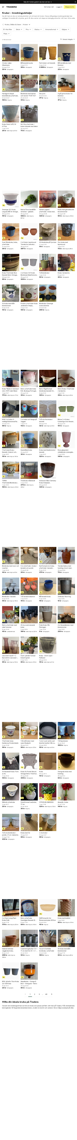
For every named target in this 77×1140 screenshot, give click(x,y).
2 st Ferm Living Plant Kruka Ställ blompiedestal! (9, 919)
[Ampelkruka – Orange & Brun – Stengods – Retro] (29, 971)
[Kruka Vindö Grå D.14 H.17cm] (10, 113)
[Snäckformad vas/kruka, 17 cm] (29, 791)
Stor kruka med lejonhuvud (63, 243)
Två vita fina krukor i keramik (46, 420)
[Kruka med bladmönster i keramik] (47, 439)
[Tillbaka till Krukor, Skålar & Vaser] (3, 24)
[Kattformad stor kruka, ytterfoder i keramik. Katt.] (47, 555)
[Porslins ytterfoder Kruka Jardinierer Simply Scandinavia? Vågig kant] (29, 293)
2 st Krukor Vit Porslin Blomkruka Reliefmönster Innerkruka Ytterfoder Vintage (29, 274)
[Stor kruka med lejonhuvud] (66, 231)
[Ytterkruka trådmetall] (29, 470)
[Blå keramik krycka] (29, 52)
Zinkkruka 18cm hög (64, 596)
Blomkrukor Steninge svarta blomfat (46, 304)
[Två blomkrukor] (47, 262)
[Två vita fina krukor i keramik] (47, 409)
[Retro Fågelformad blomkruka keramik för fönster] (47, 378)
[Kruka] (47, 761)
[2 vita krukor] (47, 822)
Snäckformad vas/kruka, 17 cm (29, 803)
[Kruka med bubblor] (66, 907)
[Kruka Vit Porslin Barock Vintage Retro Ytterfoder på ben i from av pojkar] (29, 761)
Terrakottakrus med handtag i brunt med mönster (64, 567)
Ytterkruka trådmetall (28, 480)
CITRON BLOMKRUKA (46, 802)
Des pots (42, 93)
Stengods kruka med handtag (65, 773)
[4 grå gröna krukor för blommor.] (66, 83)
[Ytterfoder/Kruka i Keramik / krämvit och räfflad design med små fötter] (10, 439)
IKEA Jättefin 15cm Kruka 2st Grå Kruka (10, 982)
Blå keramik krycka (27, 63)
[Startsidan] (11, 7)
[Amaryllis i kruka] (66, 791)
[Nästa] (51, 994)
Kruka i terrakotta (63, 273)
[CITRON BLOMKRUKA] (47, 791)
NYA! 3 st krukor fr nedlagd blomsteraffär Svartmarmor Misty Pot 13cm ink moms (9, 421)
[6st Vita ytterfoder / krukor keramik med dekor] (29, 113)
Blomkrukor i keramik (9, 596)
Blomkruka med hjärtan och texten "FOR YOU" (28, 95)
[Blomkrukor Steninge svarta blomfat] (47, 293)
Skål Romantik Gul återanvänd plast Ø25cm (47, 919)
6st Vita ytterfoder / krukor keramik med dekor (29, 125)
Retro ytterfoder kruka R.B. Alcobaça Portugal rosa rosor (28, 390)
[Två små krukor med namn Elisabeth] (29, 730)
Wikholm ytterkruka (8, 802)
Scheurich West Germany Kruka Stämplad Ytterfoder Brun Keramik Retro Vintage (47, 482)
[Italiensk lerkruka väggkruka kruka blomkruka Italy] (10, 938)
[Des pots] (47, 83)
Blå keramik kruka (45, 596)
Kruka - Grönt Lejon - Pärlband (46, 657)
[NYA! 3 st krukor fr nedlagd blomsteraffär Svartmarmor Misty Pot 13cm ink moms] (10, 409)
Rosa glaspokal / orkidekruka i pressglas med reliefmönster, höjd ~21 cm (66, 451)
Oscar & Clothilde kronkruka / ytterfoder (46, 950)
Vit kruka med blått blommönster (8, 304)
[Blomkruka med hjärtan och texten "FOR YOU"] (29, 83)
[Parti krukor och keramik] (47, 52)
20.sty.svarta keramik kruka (28, 626)
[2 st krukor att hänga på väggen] (29, 409)
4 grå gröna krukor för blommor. (65, 95)
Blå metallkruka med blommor (64, 64)
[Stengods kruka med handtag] (66, 761)
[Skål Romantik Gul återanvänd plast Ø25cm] (47, 907)
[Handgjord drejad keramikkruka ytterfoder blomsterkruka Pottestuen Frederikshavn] (10, 83)
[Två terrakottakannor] (29, 586)
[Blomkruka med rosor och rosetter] (10, 555)
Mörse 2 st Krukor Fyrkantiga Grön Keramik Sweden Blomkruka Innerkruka (66, 421)
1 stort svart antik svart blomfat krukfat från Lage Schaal (47, 742)
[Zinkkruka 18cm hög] (66, 586)
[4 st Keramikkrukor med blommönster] (66, 614)
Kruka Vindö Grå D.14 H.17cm (9, 125)
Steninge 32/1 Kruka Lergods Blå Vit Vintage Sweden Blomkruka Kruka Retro (10, 211)
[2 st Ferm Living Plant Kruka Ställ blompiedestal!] (10, 907)
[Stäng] (75, 2)
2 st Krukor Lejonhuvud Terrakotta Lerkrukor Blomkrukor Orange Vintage (28, 243)
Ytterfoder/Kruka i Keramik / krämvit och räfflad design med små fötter (10, 451)
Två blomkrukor (44, 273)
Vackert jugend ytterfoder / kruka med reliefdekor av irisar (47, 211)
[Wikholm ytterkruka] (10, 791)
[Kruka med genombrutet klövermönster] (66, 199)
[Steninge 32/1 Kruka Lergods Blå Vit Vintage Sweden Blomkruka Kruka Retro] (10, 199)
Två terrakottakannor (28, 596)
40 (46, 994)
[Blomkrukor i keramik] (10, 586)
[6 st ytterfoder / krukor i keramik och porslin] (29, 555)
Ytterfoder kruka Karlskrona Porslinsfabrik (10, 742)
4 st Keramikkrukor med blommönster (65, 626)
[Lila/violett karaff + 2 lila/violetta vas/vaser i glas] (10, 645)
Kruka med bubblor (64, 918)
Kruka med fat (25, 833)
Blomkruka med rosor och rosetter (10, 567)
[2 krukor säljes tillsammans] (10, 52)
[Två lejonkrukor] (66, 730)
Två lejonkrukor (63, 741)
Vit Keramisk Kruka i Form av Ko (10, 773)
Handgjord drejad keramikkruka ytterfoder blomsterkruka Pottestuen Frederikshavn (10, 95)
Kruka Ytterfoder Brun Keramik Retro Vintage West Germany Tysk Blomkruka (9, 274)
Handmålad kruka (26, 450)
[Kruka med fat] (29, 822)
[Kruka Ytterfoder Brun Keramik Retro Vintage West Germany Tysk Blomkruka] (10, 262)
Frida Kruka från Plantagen (44, 626)
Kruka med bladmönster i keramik (47, 451)
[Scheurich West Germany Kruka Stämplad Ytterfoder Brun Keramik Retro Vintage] (47, 470)
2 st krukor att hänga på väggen (29, 420)
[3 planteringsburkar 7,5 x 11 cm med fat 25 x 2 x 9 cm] (29, 938)
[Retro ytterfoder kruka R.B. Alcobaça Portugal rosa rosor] (29, 378)
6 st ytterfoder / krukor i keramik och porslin (29, 567)
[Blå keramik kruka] (47, 586)
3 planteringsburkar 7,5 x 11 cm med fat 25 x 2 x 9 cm (29, 950)
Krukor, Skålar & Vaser (13, 24)
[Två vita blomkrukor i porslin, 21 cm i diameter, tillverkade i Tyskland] (10, 822)
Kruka (41, 771)
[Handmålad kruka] (29, 439)
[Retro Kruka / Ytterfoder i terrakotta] (66, 378)
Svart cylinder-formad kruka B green (28, 657)
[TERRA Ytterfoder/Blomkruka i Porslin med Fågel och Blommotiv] (10, 470)
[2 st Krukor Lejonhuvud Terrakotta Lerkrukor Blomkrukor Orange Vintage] (29, 231)
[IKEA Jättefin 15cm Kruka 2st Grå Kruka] (10, 971)
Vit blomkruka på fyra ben (47, 242)
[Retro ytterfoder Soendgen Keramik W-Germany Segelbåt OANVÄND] (29, 907)
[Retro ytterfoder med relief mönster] (10, 614)
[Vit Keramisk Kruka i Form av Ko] (10, 761)
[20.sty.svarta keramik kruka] (29, 614)
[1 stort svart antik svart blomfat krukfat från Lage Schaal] (47, 730)
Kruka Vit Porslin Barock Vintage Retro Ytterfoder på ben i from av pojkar (29, 773)
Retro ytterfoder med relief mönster (9, 626)
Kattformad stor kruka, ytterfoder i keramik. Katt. (46, 567)
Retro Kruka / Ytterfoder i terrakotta (66, 390)
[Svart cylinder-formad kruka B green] (29, 645)
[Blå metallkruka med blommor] (66, 52)
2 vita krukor (43, 833)
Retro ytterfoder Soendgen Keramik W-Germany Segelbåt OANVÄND (28, 919)
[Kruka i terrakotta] (66, 262)
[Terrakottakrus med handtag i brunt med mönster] (66, 555)
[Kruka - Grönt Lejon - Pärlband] (47, 645)
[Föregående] (26, 994)
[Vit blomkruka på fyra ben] (47, 231)
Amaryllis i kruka (63, 802)
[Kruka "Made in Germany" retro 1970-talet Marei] (10, 378)
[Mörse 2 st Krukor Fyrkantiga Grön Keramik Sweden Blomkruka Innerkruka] (66, 409)
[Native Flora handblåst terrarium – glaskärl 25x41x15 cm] (29, 199)
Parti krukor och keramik (47, 63)
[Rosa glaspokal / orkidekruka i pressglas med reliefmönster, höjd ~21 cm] (66, 439)
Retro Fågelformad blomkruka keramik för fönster (46, 390)
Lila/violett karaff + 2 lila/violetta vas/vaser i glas (9, 657)
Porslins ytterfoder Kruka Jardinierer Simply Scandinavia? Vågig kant (29, 305)
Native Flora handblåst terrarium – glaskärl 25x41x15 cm (28, 211)
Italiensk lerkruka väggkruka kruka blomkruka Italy (7, 950)
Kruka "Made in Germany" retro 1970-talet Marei (10, 390)
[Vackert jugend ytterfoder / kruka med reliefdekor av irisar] (47, 199)
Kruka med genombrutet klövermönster (66, 210)
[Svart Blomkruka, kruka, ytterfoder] (10, 231)
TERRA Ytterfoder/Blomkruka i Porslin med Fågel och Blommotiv (9, 482)
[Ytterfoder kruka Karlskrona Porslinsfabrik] (10, 730)
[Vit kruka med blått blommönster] (10, 293)
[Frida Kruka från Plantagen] (47, 614)
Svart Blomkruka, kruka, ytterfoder (10, 243)
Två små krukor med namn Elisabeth (27, 742)
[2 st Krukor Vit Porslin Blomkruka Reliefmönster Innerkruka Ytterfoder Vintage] (29, 262)
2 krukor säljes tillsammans (7, 64)
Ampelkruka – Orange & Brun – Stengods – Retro (29, 982)
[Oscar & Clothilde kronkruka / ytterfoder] (47, 938)
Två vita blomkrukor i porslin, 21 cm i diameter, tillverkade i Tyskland (10, 834)
